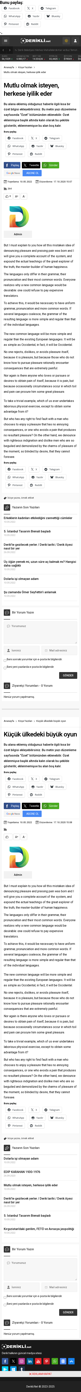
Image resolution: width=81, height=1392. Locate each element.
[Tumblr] (21, 1369)
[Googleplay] (5, 1369)
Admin (18, 234)
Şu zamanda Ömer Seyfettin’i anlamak (30, 592)
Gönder (53, 165)
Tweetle (34, 165)
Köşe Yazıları (25, 67)
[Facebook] (5, 1361)
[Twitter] (13, 1361)
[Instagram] (21, 1361)
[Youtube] (38, 1361)
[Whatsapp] (55, 1361)
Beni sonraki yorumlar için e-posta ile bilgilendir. (34, 659)
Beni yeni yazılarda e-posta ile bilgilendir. (30, 666)
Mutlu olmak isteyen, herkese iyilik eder (31, 1185)
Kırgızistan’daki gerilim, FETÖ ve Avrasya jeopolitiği (39, 1229)
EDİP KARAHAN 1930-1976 (22, 1172)
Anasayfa (9, 67)
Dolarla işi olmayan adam (21, 579)
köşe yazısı (14, 497)
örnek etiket (27, 497)
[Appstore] (71, 1361)
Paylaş (15, 165)
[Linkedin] (30, 1361)
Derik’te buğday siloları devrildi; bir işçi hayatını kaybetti (48, 50)
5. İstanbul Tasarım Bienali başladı (27, 531)
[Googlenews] (63, 1361)
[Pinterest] (46, 1361)
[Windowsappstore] (13, 1369)
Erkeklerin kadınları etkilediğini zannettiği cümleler (38, 518)
